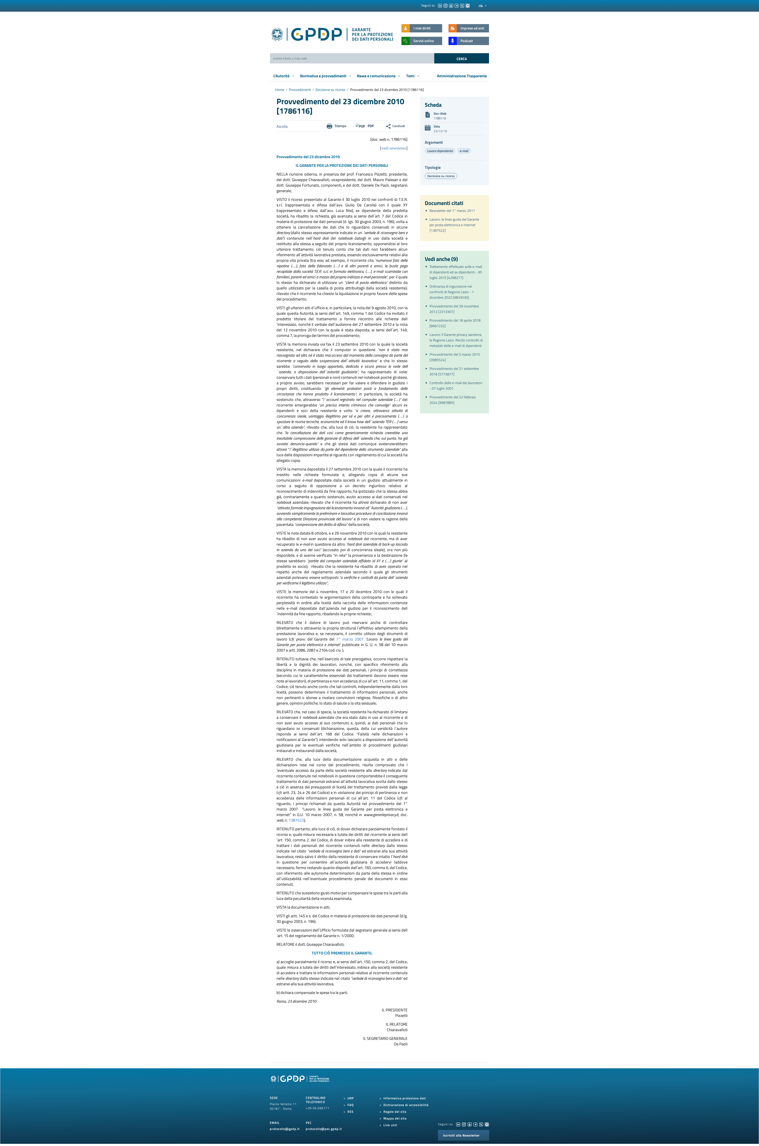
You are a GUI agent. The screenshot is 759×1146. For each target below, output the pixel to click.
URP (350, 1098)
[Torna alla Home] (332, 33)
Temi (410, 76)
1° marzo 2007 (349, 639)
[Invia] (461, 58)
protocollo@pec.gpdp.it (324, 1128)
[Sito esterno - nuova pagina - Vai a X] (481, 1124)
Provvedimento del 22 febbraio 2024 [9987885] (453, 399)
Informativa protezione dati (404, 1098)
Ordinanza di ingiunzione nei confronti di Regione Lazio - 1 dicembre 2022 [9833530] (452, 292)
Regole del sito (394, 1111)
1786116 (440, 118)
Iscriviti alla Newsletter (461, 1135)
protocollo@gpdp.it (285, 1128)
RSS (350, 1111)
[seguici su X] (462, 5)
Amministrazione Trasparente (462, 76)
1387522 (296, 820)
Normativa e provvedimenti (323, 76)
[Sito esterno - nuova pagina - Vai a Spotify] (487, 1124)
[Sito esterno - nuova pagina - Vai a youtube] (470, 1124)
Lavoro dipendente (440, 150)
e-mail (464, 150)
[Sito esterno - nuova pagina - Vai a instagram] (464, 1124)
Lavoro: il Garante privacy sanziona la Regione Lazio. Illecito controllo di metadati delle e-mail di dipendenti (456, 340)
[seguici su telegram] (457, 5)
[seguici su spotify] (468, 5)
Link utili (390, 1125)
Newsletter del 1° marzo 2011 (452, 210)
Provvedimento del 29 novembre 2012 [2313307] (454, 308)
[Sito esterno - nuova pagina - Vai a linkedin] (458, 1124)
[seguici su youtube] (451, 5)
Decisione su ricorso (330, 89)
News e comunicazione (376, 76)
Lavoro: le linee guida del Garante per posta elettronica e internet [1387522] (454, 225)
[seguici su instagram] (445, 5)
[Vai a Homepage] (300, 1083)
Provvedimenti (300, 89)
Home (279, 89)
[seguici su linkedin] (440, 5)
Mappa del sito (395, 1118)
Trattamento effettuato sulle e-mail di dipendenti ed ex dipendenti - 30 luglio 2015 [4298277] (456, 272)
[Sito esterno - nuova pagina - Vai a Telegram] (475, 1124)
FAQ (350, 1105)
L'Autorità (281, 76)
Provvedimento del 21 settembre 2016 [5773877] (454, 371)
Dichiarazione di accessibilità (406, 1105)
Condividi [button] (398, 126)
